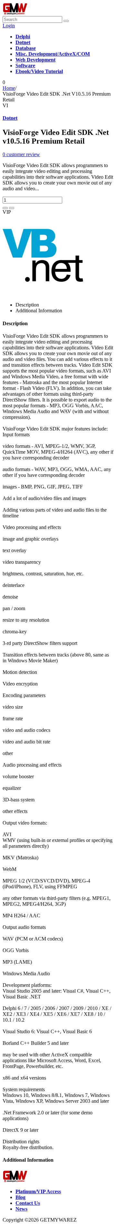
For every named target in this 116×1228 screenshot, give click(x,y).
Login (9, 25)
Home (9, 88)
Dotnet (10, 118)
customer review (21, 154)
